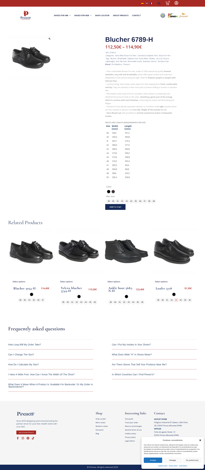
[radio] (108, 191)
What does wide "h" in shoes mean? (132, 354)
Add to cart (115, 207)
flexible (152, 58)
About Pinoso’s (120, 15)
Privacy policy (173, 465)
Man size (110, 196)
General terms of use (133, 430)
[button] (200, 440)
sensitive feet (163, 61)
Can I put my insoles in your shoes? (131, 344)
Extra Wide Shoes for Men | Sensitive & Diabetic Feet (136, 55)
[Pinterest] (28, 438)
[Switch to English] (147, 3)
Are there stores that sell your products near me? (139, 364)
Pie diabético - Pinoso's (121, 64)
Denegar (172, 460)
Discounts (99, 430)
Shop (99, 413)
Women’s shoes (102, 426)
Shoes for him (61, 15)
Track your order (131, 422)
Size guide (129, 419)
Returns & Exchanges (133, 426)
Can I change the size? (21, 354)
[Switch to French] (151, 3)
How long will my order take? (24, 344)
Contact (136, 15)
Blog (97, 433)
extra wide (143, 58)
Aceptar (153, 460)
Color (109, 187)
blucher (113, 58)
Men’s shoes (100, 422)
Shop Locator (102, 15)
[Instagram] (22, 438)
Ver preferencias (192, 460)
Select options (19, 281)
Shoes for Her (81, 15)
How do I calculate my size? (23, 364)
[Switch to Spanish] (142, 3)
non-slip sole (121, 61)
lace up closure (162, 58)
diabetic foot (133, 58)
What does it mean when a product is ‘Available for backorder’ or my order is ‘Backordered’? (50, 385)
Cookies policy (163, 465)
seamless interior (150, 61)
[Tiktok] (33, 438)
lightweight (110, 61)
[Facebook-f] (17, 438)
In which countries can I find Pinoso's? (133, 374)
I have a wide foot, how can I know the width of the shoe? (41, 374)
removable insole (135, 61)
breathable (122, 58)
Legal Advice (183, 465)
